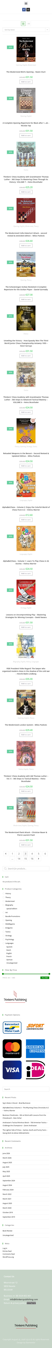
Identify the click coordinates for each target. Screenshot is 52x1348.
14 (19, 858)
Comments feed (9, 1254)
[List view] (29, 24)
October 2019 (8, 1212)
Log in (5, 1248)
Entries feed (7, 1251)
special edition (11, 908)
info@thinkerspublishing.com (24, 1299)
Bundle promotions (12, 916)
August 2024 (7, 1185)
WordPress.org (8, 1257)
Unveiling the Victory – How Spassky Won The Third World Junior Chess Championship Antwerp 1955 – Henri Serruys (26, 343)
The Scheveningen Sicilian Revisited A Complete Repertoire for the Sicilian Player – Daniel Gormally (26, 288)
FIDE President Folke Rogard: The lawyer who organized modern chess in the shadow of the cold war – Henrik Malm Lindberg (26, 671)
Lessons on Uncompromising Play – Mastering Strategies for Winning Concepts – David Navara (26, 615)
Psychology (9, 939)
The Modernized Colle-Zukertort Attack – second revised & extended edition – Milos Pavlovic (26, 234)
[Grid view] (23, 24)
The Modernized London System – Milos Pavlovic (26, 725)
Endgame (8, 928)
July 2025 (6, 1167)
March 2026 (7, 1158)
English (24, 65)
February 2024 (8, 1190)
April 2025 (6, 1176)
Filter (45, 978)
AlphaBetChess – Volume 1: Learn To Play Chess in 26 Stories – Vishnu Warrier (26, 562)
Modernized (32, 65)
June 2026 (6, 1153)
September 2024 (9, 1180)
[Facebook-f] (24, 9)
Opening (19, 65)
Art (6, 912)
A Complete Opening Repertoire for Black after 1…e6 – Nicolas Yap (26, 124)
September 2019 (9, 1217)
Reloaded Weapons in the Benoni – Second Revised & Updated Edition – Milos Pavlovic (26, 454)
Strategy (29, 446)
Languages (23, 500)
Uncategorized (11, 963)
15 (25, 858)
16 (32, 858)
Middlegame (10, 924)
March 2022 (7, 1194)
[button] (26, 3)
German (9, 960)
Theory (36, 226)
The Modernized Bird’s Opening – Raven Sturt (26, 72)
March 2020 (7, 1208)
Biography (16, 662)
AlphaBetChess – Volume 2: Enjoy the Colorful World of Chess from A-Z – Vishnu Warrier (26, 508)
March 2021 (7, 1199)
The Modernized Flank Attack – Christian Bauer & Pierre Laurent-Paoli (26, 833)
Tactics (26, 170)
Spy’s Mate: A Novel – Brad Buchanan (16, 1103)
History (26, 334)
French (9, 956)
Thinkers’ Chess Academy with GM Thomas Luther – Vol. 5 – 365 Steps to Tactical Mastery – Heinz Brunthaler (26, 778)
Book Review (7, 1231)
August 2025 (7, 1162)
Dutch (8, 950)
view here (31, 1303)
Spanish (9, 947)
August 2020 (7, 1203)
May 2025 (6, 1171)
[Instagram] (28, 9)
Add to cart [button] (26, 82)
